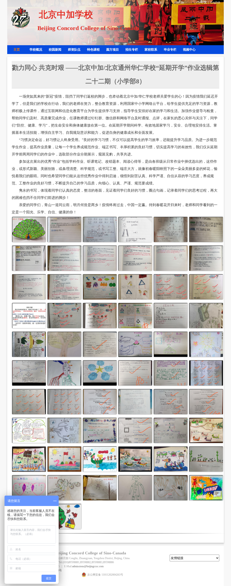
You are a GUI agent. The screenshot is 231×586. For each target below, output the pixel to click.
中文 (204, 2)
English (215, 2)
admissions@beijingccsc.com (88, 566)
